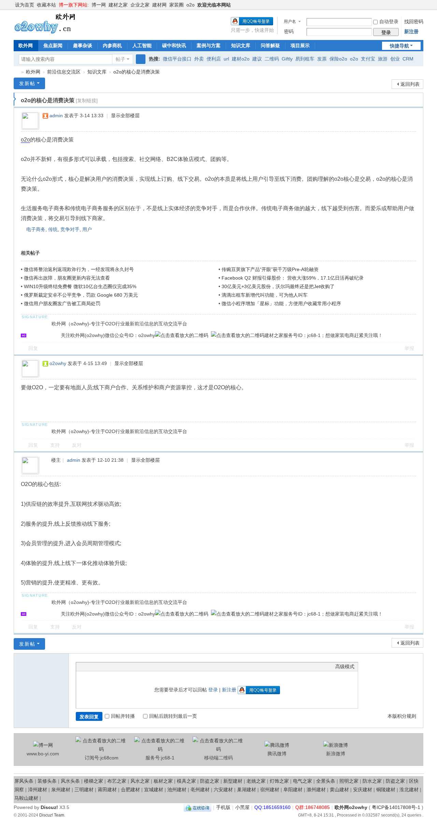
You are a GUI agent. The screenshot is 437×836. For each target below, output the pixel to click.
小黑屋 (242, 807)
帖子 (120, 59)
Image (96, 666)
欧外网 (25, 45)
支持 (55, 445)
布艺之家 (116, 781)
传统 (53, 229)
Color (88, 666)
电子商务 (35, 229)
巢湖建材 (246, 789)
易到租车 (304, 59)
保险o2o (338, 59)
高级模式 (344, 666)
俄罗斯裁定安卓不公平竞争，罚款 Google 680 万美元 (81, 295)
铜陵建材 (385, 789)
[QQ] (197, 807)
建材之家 (118, 5)
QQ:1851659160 (272, 807)
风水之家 (140, 781)
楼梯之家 (93, 781)
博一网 (98, 5)
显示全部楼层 (125, 115)
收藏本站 (46, 5)
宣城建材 (153, 789)
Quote (113, 666)
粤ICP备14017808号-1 (396, 807)
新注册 (411, 31)
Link (105, 666)
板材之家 (163, 781)
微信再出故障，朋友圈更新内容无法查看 (67, 278)
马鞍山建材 (26, 798)
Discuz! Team (51, 815)
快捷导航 (399, 46)
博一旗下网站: (74, 5)
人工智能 (142, 45)
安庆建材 (362, 789)
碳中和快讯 (174, 45)
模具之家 (186, 781)
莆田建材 (107, 789)
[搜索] (140, 59)
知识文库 (240, 45)
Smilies (130, 666)
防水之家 (372, 781)
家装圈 (176, 5)
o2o (190, 5)
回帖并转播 (123, 716)
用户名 (290, 21)
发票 (322, 59)
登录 (213, 689)
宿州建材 (269, 789)
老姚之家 (256, 781)
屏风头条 (23, 781)
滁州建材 (316, 789)
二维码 (272, 59)
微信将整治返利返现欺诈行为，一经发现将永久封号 (79, 269)
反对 (77, 445)
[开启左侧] (15, 99)
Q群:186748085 (312, 807)
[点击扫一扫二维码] (181, 335)
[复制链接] (87, 100)
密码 (289, 31)
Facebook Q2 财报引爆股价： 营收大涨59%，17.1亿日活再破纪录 (293, 278)
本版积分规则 (401, 716)
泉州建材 (60, 789)
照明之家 (348, 781)
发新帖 (27, 83)
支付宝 (368, 59)
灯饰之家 (279, 781)
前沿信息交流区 (64, 72)
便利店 (214, 59)
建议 (257, 59)
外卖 (199, 59)
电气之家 (302, 781)
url (226, 59)
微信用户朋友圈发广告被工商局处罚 (62, 303)
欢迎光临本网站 (214, 5)
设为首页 (24, 5)
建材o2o (241, 59)
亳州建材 (200, 789)
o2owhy (58, 363)
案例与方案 (209, 45)
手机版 (223, 807)
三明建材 (84, 789)
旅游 (382, 59)
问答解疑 (270, 45)
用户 (87, 229)
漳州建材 (37, 789)
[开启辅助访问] (421, 5)
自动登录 (388, 21)
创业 (395, 59)
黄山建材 (339, 789)
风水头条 (70, 781)
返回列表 (410, 84)
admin (56, 115)
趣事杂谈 (82, 45)
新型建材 (232, 781)
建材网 (159, 5)
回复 (33, 348)
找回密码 (413, 21)
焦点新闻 (52, 45)
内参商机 (112, 45)
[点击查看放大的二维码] (101, 749)
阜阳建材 (292, 789)
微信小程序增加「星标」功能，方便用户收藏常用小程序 (281, 303)
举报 (409, 348)
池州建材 (176, 789)
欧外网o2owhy (16, 72)
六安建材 (223, 789)
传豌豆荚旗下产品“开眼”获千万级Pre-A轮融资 (270, 269)
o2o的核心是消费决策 (136, 72)
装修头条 (47, 781)
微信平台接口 (177, 59)
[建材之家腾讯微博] (277, 745)
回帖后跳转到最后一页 (173, 716)
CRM (408, 59)
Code (122, 666)
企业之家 (140, 5)
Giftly (287, 59)
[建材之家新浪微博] (335, 745)
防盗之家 (209, 781)
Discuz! (49, 807)
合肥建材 (130, 789)
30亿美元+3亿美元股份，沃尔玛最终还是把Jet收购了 (278, 286)
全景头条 (325, 781)
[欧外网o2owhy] (48, 23)
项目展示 (300, 45)
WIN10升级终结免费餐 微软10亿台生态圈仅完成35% (80, 286)
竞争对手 (70, 229)
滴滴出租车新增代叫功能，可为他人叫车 (265, 295)
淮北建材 (409, 789)
